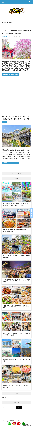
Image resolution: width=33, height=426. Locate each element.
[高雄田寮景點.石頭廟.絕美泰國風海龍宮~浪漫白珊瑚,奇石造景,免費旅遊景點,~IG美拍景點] (16, 136)
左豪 (9, 36)
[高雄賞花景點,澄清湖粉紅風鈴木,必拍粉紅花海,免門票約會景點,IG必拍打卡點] (16, 49)
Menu (4, 2)
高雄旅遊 (4, 36)
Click (31, 213)
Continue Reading (12, 74)
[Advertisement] (16, 98)
